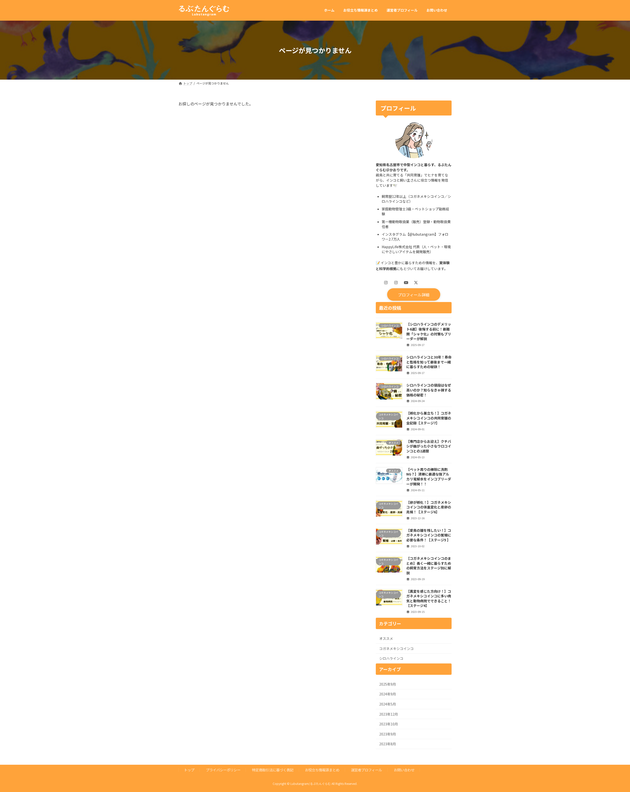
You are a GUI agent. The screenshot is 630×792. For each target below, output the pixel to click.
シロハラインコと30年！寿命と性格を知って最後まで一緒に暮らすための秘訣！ (429, 362)
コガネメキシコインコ (396, 648)
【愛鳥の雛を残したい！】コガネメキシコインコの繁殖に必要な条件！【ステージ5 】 (428, 535)
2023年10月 (388, 723)
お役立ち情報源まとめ (322, 769)
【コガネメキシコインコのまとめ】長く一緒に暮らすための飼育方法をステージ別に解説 (428, 565)
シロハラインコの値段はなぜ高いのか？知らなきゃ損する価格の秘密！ (428, 390)
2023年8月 (387, 743)
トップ (189, 769)
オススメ (386, 638)
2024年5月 (387, 704)
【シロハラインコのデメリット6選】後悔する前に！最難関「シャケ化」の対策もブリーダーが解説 (428, 331)
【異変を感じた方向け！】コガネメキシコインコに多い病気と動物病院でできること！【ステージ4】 (428, 598)
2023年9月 (387, 733)
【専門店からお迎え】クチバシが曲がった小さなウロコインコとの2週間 (428, 446)
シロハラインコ (391, 658)
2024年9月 (387, 693)
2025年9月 (387, 683)
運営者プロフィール (366, 769)
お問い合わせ (404, 769)
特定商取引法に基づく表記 (272, 769)
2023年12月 (388, 713)
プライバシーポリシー (223, 769)
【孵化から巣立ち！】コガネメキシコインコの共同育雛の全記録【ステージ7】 (428, 418)
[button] (413, 294)
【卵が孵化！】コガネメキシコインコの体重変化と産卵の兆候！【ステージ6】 (428, 507)
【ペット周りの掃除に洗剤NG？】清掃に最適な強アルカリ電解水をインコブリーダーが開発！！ (428, 476)
